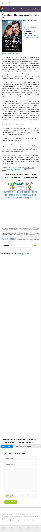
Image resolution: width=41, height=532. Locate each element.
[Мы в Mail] (36, 528)
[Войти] (9, 3)
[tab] (7, 446)
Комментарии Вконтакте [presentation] (23, 446)
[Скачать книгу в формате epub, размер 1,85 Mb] (29, 189)
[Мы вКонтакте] (3, 528)
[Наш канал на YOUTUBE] (20, 528)
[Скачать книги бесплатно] (3, 3)
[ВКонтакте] (4, 245)
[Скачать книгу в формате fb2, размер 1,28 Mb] (12, 189)
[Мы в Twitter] (11, 528)
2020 (33, 31)
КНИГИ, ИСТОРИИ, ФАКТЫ (17, 170)
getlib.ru (33, 234)
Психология (27, 35)
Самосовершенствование (11, 53)
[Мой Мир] (8, 245)
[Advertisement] (20, 210)
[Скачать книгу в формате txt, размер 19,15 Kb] (20, 189)
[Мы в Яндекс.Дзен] (28, 528)
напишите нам (5, 238)
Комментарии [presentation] (6, 446)
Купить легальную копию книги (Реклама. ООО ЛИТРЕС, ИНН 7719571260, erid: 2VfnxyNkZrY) (20, 195)
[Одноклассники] (6, 245)
